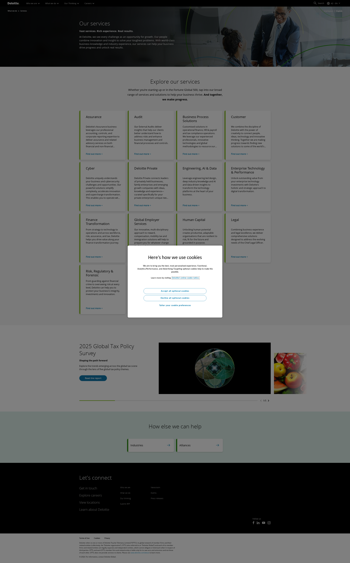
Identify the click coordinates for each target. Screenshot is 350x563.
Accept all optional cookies (175, 291)
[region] (175, 281)
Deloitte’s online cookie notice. (185, 278)
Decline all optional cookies (175, 298)
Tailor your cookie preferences (175, 305)
